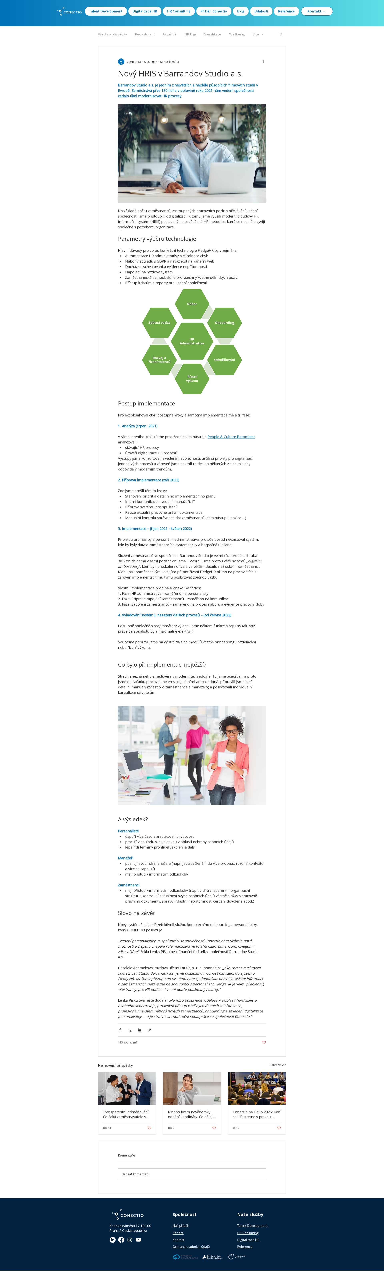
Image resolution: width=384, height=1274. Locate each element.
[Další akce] (263, 61)
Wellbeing (237, 34)
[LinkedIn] (113, 1240)
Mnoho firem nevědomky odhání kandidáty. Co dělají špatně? (191, 1114)
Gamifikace (212, 34)
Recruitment (145, 34)
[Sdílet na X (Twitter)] (130, 1030)
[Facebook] (121, 1240)
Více (256, 34)
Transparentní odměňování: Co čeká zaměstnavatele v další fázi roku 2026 (126, 1114)
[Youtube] (138, 1240)
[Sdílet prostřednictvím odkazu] (149, 1030)
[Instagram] (130, 1240)
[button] (281, 34)
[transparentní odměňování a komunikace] (127, 1088)
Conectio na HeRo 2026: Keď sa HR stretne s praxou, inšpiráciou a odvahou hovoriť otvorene (256, 1114)
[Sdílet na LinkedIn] (139, 1030)
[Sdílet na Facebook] (120, 1030)
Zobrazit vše (278, 1065)
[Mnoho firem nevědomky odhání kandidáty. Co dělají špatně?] (192, 1088)
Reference (244, 1246)
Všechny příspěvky (112, 34)
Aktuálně (169, 34)
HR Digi (190, 34)
